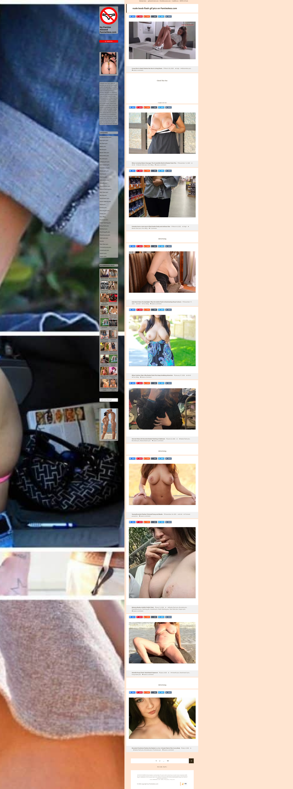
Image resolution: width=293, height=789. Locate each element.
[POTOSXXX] (104, 322)
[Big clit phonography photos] (113, 273)
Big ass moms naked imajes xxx (113, 316)
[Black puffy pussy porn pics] (104, 359)
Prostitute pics (104, 220)
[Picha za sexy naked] (113, 322)
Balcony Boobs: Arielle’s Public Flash (143, 607)
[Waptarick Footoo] (113, 334)
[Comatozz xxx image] (113, 371)
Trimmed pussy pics (105, 247)
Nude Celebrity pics (105, 201)
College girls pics (104, 162)
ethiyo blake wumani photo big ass (104, 316)
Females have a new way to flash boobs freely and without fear (151, 226)
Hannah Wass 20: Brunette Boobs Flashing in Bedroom (148, 439)
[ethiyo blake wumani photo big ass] (104, 310)
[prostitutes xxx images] (104, 383)
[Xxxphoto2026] (113, 298)
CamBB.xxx (175, 1)
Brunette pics (103, 159)
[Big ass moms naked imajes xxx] (113, 310)
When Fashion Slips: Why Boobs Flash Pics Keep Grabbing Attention (152, 375)
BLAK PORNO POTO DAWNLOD (113, 390)
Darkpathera (104, 351)
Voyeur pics (103, 256)
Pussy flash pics (104, 226)
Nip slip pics (103, 195)
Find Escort (103, 174)
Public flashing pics (105, 223)
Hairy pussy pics (104, 180)
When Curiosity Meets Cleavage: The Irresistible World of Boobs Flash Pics (154, 163)
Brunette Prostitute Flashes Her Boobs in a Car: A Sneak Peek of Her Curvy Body (156, 748)
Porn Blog (102, 217)
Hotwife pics (103, 183)
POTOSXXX (104, 327)
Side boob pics (104, 238)
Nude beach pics (104, 198)
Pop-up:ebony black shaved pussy (104, 341)
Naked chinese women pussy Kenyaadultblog (113, 353)
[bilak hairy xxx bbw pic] (104, 371)
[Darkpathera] (104, 346)
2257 (159, 779)
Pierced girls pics (104, 210)
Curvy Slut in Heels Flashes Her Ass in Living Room (147, 68)
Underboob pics (104, 250)
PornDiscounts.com (165, 1)
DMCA (162, 779)
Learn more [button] (287, 788)
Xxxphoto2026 (113, 303)
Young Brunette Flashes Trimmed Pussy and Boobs (147, 514)
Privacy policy (166, 779)
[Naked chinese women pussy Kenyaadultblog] (113, 346)
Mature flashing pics (106, 189)
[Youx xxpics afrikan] (113, 285)
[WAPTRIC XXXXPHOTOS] (104, 298)
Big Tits (164, 766)
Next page (191, 760)
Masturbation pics (105, 186)
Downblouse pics (105, 168)
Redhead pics (103, 229)
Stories (102, 241)
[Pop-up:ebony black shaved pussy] (104, 334)
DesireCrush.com (153, 1)
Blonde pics (103, 149)
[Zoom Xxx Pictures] (113, 359)
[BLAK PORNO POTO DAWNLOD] (113, 383)
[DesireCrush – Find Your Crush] (108, 63)
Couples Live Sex (162, 102)
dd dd (133, 165)
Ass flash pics (103, 143)
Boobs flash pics (104, 152)
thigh (177, 68)
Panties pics (103, 207)
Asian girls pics (104, 140)
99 (168, 761)
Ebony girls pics (104, 171)
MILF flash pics (104, 192)
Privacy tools (172, 779)
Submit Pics (109, 41)
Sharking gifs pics (105, 232)
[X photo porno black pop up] (104, 285)
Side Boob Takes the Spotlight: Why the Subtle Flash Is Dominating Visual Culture (156, 302)
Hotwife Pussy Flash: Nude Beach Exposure (145, 672)
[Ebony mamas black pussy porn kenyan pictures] (104, 273)
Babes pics (103, 146)
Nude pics (102, 204)
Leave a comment (138, 70)
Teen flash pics (104, 244)
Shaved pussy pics (105, 235)
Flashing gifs (103, 177)
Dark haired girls (104, 165)
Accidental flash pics (105, 137)
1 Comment (153, 228)
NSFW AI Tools (184, 1)
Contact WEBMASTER (153, 779)
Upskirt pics (103, 253)
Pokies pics (103, 213)
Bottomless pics (104, 155)
